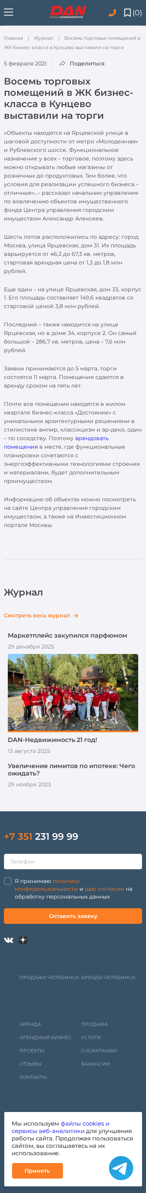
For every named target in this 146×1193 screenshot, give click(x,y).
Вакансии (95, 1064)
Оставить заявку (73, 916)
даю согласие (104, 888)
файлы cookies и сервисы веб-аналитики (60, 1127)
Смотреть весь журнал (38, 615)
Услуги (91, 1037)
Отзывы (30, 1064)
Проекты (31, 1051)
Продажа (94, 1024)
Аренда (30, 1024)
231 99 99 (41, 836)
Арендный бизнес (45, 1037)
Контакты (33, 1077)
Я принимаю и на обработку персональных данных (73, 889)
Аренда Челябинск (108, 977)
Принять (37, 1170)
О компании (99, 1051)
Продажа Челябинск (49, 977)
